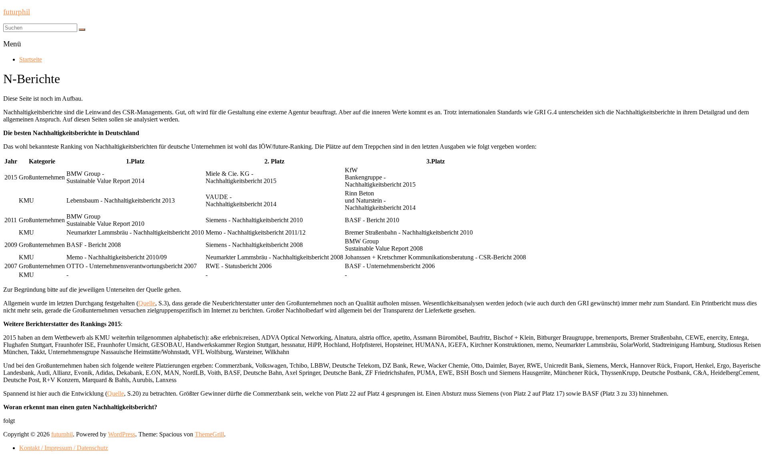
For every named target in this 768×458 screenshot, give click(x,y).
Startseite (30, 59)
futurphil (16, 12)
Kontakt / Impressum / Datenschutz (63, 447)
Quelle (146, 303)
